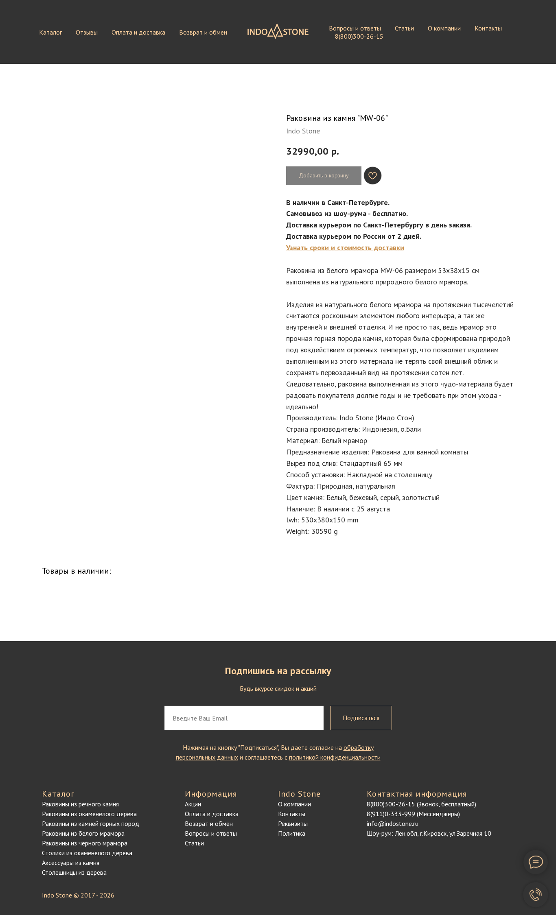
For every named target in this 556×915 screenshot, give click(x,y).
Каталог (50, 32)
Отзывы (87, 32)
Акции (193, 804)
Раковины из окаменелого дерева (89, 814)
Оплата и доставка (138, 32)
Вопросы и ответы (355, 28)
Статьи (404, 28)
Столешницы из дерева (74, 872)
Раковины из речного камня (80, 804)
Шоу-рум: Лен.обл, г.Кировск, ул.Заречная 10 (429, 833)
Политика (291, 833)
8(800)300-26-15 (359, 36)
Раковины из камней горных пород (90, 823)
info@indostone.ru (392, 823)
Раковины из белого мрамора (83, 833)
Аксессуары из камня (70, 862)
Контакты (488, 28)
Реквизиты (293, 823)
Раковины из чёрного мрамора (84, 843)
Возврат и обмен (203, 32)
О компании (444, 28)
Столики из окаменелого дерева (87, 853)
